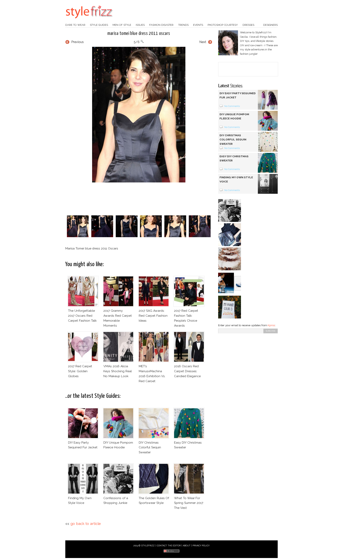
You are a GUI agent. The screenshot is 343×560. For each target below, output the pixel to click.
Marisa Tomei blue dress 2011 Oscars (138, 33)
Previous (77, 42)
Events (198, 24)
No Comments (232, 106)
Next (202, 42)
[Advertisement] (138, 199)
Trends (183, 24)
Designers (270, 24)
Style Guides (99, 24)
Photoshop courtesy (223, 24)
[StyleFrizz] (89, 20)
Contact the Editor (169, 545)
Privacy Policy (201, 545)
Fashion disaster (161, 24)
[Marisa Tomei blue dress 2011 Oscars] (138, 114)
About (186, 545)
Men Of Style (122, 24)
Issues (140, 24)
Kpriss (271, 325)
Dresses (248, 24)
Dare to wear (75, 24)
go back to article (85, 524)
